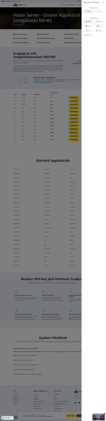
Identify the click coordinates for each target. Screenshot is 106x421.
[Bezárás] (103, 2)
